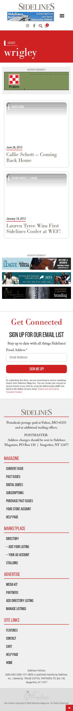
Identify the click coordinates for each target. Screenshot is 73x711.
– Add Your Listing (17, 547)
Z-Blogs (33, 178)
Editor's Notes (18, 178)
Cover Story (17, 107)
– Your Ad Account (17, 555)
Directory (12, 539)
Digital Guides (14, 485)
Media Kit (12, 584)
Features (12, 630)
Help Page (12, 517)
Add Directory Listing (19, 601)
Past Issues (13, 477)
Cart (9, 646)
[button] (62, 16)
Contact (11, 638)
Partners (12, 592)
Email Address (16, 350)
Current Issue (15, 468)
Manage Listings (16, 609)
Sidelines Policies (36, 670)
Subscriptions (15, 493)
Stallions (12, 563)
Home (9, 663)
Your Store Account (18, 509)
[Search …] (40, 26)
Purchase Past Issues (19, 501)
